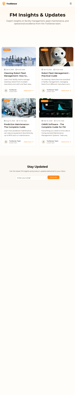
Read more (28, 90)
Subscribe (53, 177)
